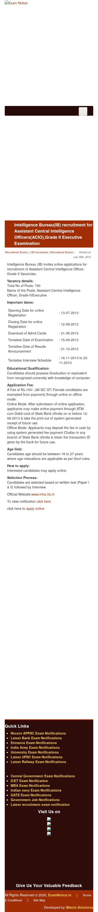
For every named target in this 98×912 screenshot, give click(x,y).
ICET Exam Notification (29, 780)
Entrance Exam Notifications (34, 742)
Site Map (39, 900)
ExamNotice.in (59, 895)
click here (44, 501)
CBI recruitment (39, 252)
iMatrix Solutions (79, 907)
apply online (35, 508)
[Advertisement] (49, 56)
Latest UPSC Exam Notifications (37, 756)
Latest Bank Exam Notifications (36, 737)
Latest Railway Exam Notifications (38, 761)
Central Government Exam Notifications (43, 776)
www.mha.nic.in (43, 494)
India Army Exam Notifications (35, 747)
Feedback (49, 840)
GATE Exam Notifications (31, 795)
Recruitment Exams (16, 252)
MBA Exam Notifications (30, 785)
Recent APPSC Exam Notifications (38, 733)
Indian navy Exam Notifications (36, 790)
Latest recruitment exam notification (40, 804)
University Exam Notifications (35, 752)
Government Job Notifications (35, 799)
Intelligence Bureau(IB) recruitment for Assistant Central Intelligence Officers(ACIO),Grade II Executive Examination (53, 234)
